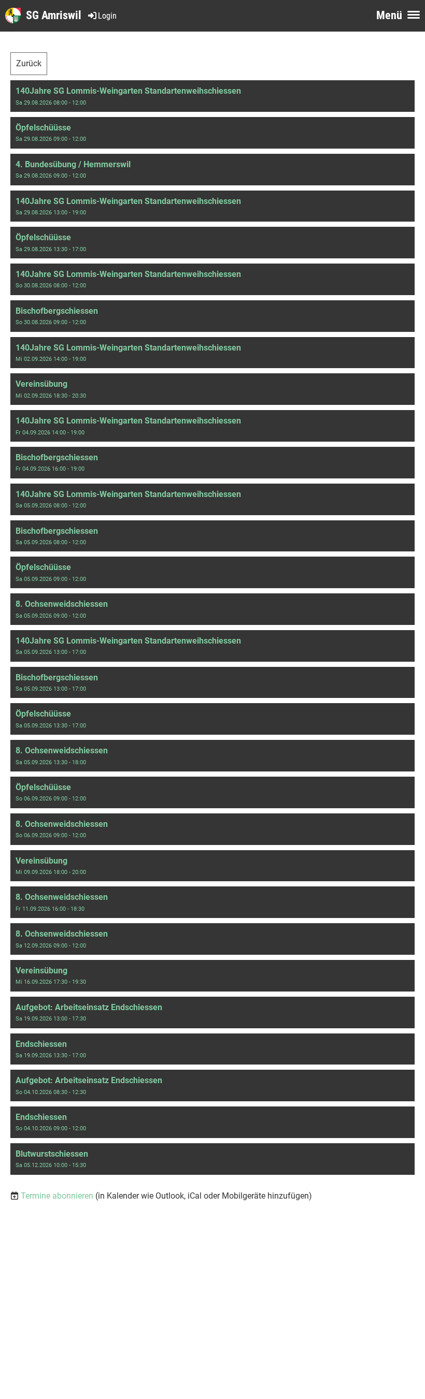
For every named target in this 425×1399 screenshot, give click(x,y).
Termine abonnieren (57, 1196)
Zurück (28, 63)
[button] (212, 96)
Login (107, 16)
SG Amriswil (53, 15)
